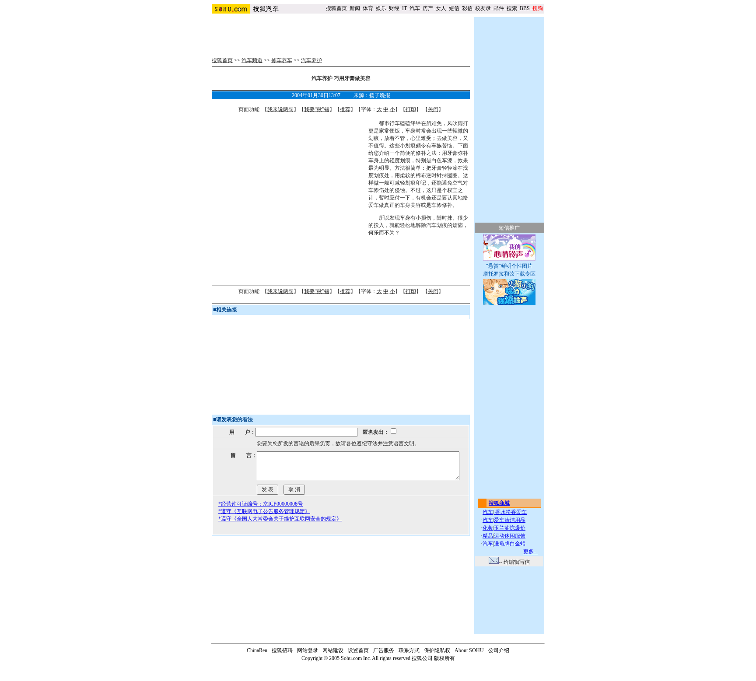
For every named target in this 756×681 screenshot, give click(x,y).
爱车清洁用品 (509, 520)
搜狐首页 (336, 8)
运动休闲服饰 (509, 536)
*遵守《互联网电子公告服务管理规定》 (264, 511)
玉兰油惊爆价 (509, 528)
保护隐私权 (437, 650)
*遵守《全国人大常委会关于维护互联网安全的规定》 (280, 519)
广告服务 (383, 650)
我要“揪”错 (316, 109)
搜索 (512, 8)
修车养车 (281, 60)
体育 (368, 8)
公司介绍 (498, 650)
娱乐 (381, 8)
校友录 (483, 8)
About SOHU (469, 650)
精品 (488, 536)
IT (404, 8)
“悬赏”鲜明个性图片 (509, 266)
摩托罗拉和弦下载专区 (509, 274)
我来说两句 (280, 109)
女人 (441, 8)
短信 (454, 8)
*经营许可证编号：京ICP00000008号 (260, 504)
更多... (530, 551)
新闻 (355, 8)
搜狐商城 (499, 503)
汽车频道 (252, 60)
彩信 (467, 8)
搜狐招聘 (282, 650)
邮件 (499, 8)
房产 (428, 8)
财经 (394, 8)
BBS (525, 8)
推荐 (345, 109)
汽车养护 (311, 60)
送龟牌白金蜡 (509, 544)
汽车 (415, 8)
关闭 (433, 109)
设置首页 (358, 650)
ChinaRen (257, 650)
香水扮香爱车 (510, 512)
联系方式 (409, 650)
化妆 (488, 528)
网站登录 (307, 650)
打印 (411, 109)
